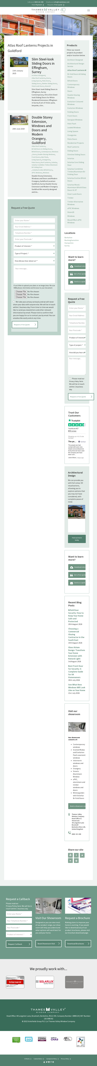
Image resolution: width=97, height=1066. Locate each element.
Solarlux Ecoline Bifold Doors (43, 170)
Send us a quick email (80, 282)
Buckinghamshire (71, 240)
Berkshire (68, 237)
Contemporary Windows (49, 152)
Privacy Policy (74, 381)
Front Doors (36, 157)
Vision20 (48, 86)
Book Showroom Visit (46, 943)
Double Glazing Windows (46, 154)
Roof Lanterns (46, 162)
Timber (70, 198)
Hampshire (68, 243)
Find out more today (77, 539)
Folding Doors (73, 112)
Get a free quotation (80, 274)
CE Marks (27, 1059)
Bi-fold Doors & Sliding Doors (42, 149)
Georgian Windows (74, 120)
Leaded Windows (74, 127)
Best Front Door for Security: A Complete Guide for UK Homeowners (75, 672)
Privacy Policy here (13, 906)
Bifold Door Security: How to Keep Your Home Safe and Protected (76, 616)
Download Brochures (75, 943)
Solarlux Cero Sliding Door (75, 163)
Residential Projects (75, 143)
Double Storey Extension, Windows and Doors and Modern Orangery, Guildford (42, 130)
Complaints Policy (51, 1059)
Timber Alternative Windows (75, 203)
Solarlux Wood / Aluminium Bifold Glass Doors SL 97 (76, 187)
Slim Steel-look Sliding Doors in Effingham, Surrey (43, 65)
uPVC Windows (37, 173)
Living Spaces (36, 81)
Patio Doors (46, 81)
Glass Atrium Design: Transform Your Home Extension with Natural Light (76, 653)
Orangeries (46, 160)
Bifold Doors (36, 152)
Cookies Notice (38, 1059)
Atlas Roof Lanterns (39, 78)
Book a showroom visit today (78, 806)
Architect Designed (38, 75)
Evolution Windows (75, 108)
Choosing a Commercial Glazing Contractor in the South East (76, 634)
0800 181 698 (76, 834)
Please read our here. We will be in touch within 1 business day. (76, 383)
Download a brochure (80, 266)
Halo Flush (44, 157)
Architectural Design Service (75, 64)
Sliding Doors (36, 83)
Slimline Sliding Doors (49, 83)
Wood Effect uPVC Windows (74, 221)
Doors (48, 78)
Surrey (67, 245)
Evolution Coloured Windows (75, 102)
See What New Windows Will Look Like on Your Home (76, 687)
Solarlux (54, 162)
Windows (46, 173)
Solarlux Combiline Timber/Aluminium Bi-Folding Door (44, 166)
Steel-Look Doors (38, 86)
